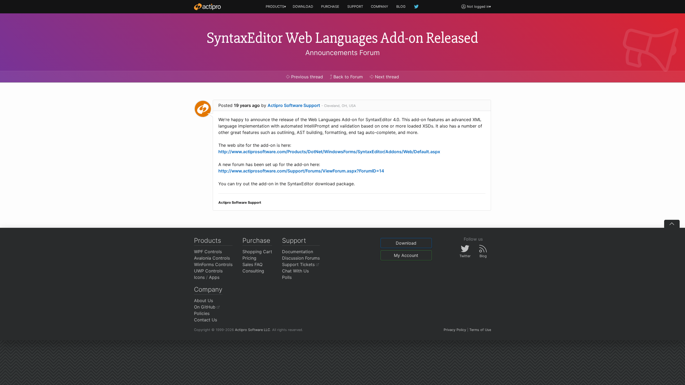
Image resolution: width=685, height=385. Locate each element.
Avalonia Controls (212, 258)
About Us (203, 300)
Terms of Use (480, 330)
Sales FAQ (252, 264)
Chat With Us (295, 271)
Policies (202, 313)
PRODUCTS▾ (276, 7)
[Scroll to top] (672, 224)
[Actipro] (207, 6)
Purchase (256, 240)
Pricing (249, 258)
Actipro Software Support (294, 105)
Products (207, 240)
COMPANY (379, 7)
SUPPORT (355, 7)
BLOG (401, 7)
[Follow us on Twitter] (416, 6)
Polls (287, 277)
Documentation (297, 251)
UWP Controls (208, 271)
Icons (199, 277)
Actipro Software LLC (252, 330)
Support (294, 240)
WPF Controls (208, 251)
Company (208, 289)
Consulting (253, 271)
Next (386, 76)
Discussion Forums (301, 258)
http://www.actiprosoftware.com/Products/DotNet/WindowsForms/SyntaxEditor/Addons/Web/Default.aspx (329, 151)
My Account (406, 255)
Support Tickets (299, 264)
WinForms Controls (213, 264)
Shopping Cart (257, 251)
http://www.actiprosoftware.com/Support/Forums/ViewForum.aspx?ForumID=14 (301, 171)
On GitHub (205, 307)
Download (406, 243)
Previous (306, 76)
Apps (214, 277)
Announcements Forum (342, 52)
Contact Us (205, 319)
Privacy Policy (455, 330)
